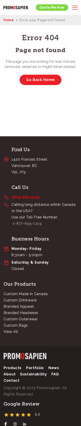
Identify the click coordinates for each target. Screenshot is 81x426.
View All (11, 332)
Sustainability (33, 374)
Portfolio (35, 368)
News (53, 368)
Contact (11, 380)
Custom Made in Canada (25, 294)
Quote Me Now (52, 7)
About (10, 374)
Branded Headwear (21, 313)
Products (13, 368)
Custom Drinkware (20, 300)
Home (9, 20)
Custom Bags (16, 325)
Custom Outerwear (21, 319)
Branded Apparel (19, 306)
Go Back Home (40, 80)
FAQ (55, 374)
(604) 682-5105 (25, 197)
